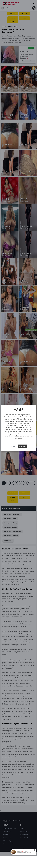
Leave (13, 446)
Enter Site (23, 446)
